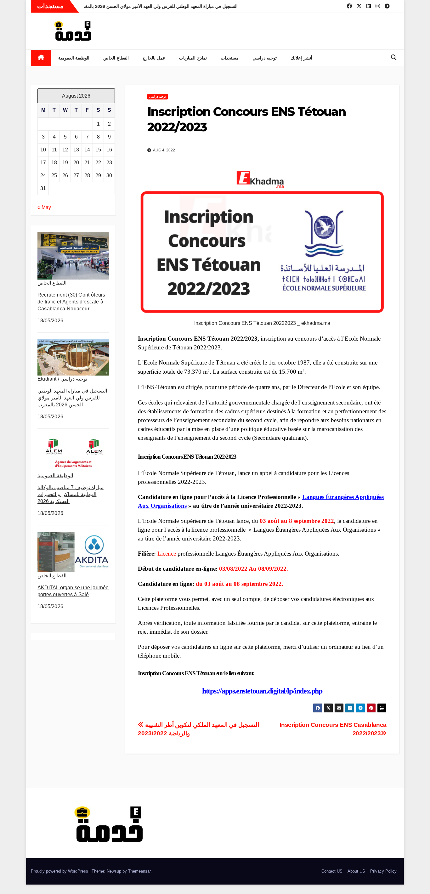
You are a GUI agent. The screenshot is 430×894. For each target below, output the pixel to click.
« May (44, 207)
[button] (394, 57)
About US (356, 871)
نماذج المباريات (193, 58)
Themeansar (139, 871)
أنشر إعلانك (301, 58)
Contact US (331, 871)
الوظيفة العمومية (74, 58)
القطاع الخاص (116, 58)
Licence (166, 553)
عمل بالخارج (154, 58)
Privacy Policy (383, 871)
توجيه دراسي (264, 58)
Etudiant (47, 379)
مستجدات (230, 58)
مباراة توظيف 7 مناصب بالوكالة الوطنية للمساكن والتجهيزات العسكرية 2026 (70, 494)
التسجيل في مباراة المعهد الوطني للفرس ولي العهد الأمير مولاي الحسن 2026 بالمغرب (72, 397)
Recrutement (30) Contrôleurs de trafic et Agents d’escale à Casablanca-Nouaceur (71, 301)
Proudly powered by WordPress (60, 871)
